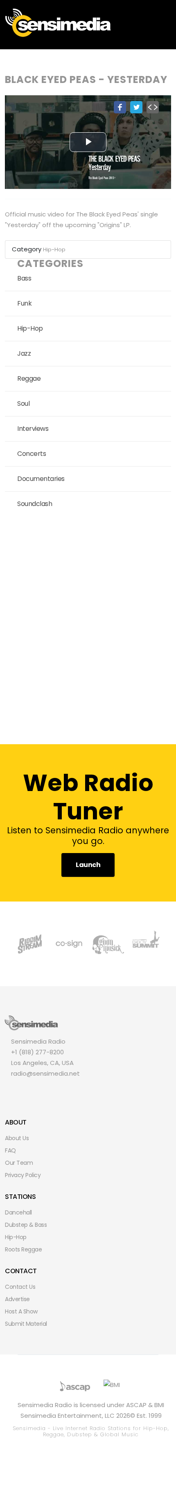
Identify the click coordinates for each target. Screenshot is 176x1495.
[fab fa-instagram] (56, 1091)
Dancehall (18, 1212)
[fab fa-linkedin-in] (83, 1091)
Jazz (24, 353)
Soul (23, 403)
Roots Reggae (23, 1249)
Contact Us (20, 1287)
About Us (17, 1138)
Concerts (31, 453)
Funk (24, 303)
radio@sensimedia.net (45, 1073)
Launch (88, 864)
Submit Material (26, 1324)
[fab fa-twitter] (28, 1091)
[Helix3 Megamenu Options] (168, 22)
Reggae (29, 378)
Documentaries (41, 478)
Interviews (32, 428)
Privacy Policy (23, 1175)
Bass (24, 278)
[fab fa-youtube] (69, 1091)
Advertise (17, 1299)
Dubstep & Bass (26, 1225)
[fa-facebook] (14, 1091)
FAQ (10, 1150)
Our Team (19, 1163)
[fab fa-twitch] (42, 1091)
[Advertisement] (88, 627)
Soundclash (34, 503)
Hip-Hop (54, 249)
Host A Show (21, 1311)
